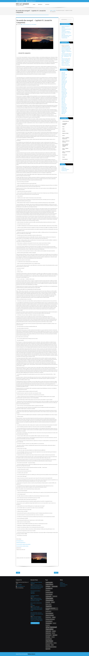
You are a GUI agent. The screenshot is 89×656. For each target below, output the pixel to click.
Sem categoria (65, 159)
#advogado (49, 582)
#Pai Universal (51, 627)
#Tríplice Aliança (39, 620)
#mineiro (49, 623)
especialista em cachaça (51, 646)
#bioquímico (48, 590)
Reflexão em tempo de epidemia (36, 582)
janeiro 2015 (63, 106)
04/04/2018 (33, 605)
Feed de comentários (65, 169)
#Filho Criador (48, 604)
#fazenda (37, 606)
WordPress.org (64, 170)
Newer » (56, 572)
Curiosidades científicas (64, 124)
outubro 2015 (63, 94)
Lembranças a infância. (65, 31)
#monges (54, 623)
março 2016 (63, 88)
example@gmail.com (31, 1)
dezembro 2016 (64, 81)
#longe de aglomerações (35, 587)
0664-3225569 (19, 584)
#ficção (52, 602)
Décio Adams (22, 4)
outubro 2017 (63, 78)
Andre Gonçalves (64, 58)
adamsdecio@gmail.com (20, 542)
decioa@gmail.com (19, 540)
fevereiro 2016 (64, 89)
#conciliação (49, 594)
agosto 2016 (63, 83)
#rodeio (48, 637)
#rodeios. (40, 609)
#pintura (48, 633)
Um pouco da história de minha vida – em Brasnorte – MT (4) (66, 51)
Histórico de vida (65, 133)
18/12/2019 (32, 596)
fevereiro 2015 (64, 104)
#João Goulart (49, 615)
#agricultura (49, 584)
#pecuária (49, 629)
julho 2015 (63, 98)
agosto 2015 (63, 97)
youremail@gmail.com (21, 586)
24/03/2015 (19, 24)
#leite (53, 617)
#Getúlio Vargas (48, 611)
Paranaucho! (64, 154)
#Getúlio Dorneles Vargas (50, 609)
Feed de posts (63, 168)
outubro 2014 (63, 109)
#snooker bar (49, 639)
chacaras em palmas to (65, 48)
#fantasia (49, 598)
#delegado (48, 596)
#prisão (55, 635)
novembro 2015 (64, 93)
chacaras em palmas (65, 53)
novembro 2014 (64, 108)
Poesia (63, 157)
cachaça (48, 645)
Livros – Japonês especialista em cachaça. (65, 145)
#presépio (38, 600)
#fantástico (49, 600)
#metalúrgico (49, 621)
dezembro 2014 (64, 107)
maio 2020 (63, 72)
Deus (52, 644)
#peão (53, 631)
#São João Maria (49, 642)
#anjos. (48, 586)
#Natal (32, 599)
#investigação (49, 613)
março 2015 (63, 103)
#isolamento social (34, 586)
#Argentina (40, 619)
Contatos (47, 4)
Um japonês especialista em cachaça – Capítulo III (65, 60)
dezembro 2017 (64, 77)
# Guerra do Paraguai (36, 616)
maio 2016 (63, 86)
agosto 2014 (63, 112)
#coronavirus (35, 584)
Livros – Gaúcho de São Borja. (65, 141)
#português (48, 635)
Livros (63, 135)
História (63, 131)
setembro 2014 (64, 111)
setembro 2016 (64, 82)
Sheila (62, 62)
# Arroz (34, 606)
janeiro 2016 (63, 91)
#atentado (54, 586)
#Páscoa (34, 600)
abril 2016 (63, 87)
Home (34, 4)
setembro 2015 (64, 96)
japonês (48, 649)
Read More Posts (35, 623)
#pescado (48, 631)
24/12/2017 (32, 615)
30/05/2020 (33, 583)
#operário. (48, 625)
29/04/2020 (33, 593)
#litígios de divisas (50, 619)
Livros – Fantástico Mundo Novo (65, 138)
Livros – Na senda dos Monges (66, 152)
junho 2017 (63, 79)
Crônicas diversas (65, 121)
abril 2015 (63, 102)
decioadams (34, 24)
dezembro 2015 (64, 92)
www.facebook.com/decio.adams (22, 546)
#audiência (49, 588)
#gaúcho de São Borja (34, 609)
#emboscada (55, 596)
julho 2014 (63, 113)
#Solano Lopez (33, 620)
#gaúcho (48, 606)
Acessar (62, 166)
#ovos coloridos (36, 599)
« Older (18, 572)
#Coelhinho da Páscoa (37, 598)
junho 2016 (63, 84)
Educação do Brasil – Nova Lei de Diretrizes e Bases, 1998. (65, 64)
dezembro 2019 (64, 74)
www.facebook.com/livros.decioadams (23, 544)
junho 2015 (63, 99)
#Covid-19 (39, 584)
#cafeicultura (49, 592)
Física (63, 126)
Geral (63, 128)
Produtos (40, 4)
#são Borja (49, 641)
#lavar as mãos (40, 586)
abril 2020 (63, 73)
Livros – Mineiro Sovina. (65, 149)
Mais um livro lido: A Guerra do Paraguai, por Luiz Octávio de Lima (66, 36)
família (32, 610)
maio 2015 (63, 101)
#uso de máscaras (37, 588)
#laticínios (48, 617)
